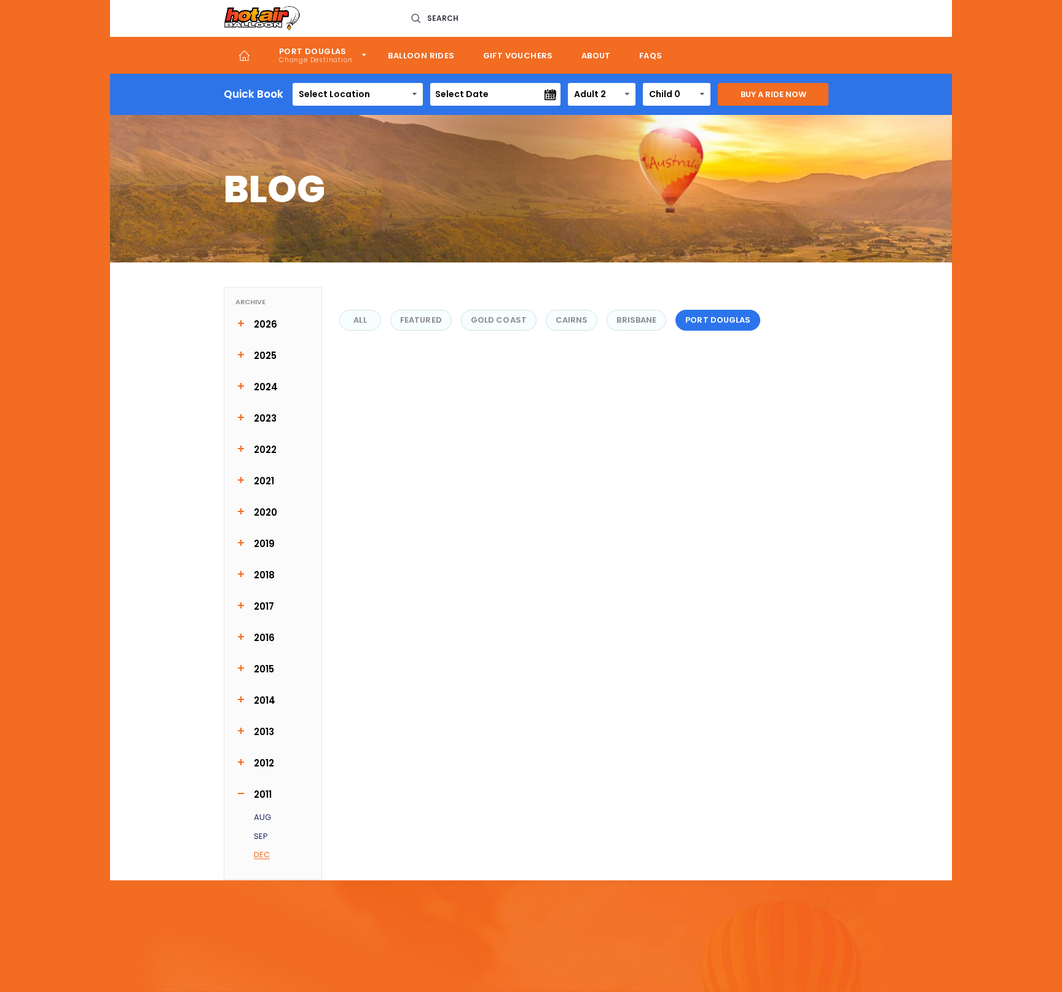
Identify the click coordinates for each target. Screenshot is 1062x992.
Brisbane (636, 320)
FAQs (651, 55)
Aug (262, 818)
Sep (261, 837)
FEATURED (421, 320)
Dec (262, 855)
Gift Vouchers (518, 55)
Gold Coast (499, 320)
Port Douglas (313, 51)
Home (244, 55)
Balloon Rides (421, 55)
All (359, 320)
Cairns (572, 320)
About (596, 55)
